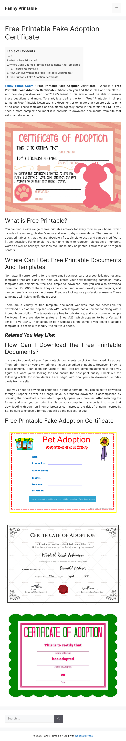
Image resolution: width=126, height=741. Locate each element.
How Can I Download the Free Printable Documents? (41, 72)
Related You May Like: (26, 68)
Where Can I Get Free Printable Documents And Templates (44, 64)
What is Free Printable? (23, 60)
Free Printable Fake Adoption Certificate (34, 77)
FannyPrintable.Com (19, 85)
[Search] (58, 719)
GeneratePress (84, 735)
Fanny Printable (21, 8)
